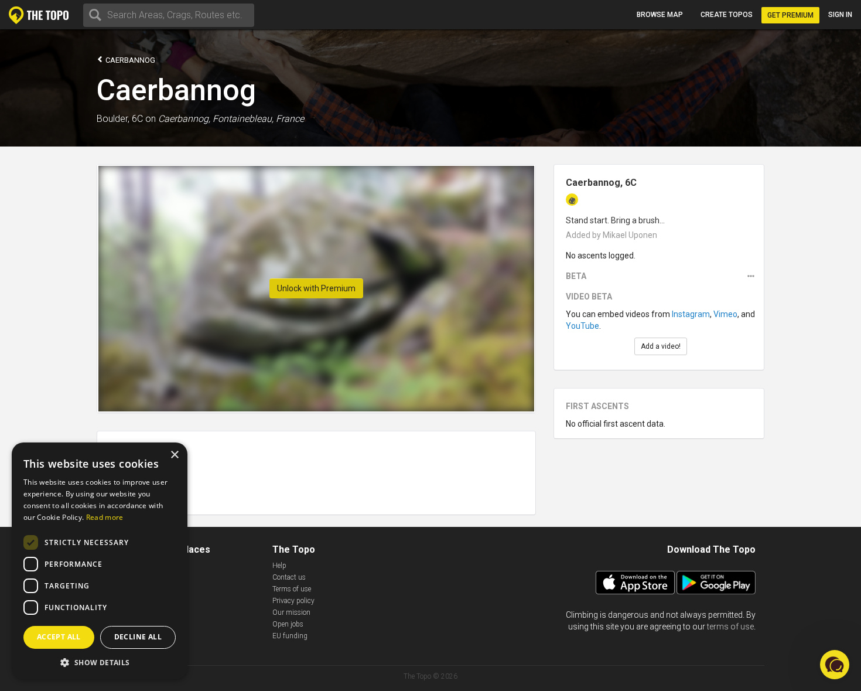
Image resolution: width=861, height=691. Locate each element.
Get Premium (790, 15)
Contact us (289, 577)
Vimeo (725, 314)
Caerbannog (129, 60)
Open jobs (287, 624)
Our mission (291, 612)
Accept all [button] (59, 637)
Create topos (727, 15)
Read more (105, 517)
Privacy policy (293, 601)
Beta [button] (576, 276)
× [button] (174, 455)
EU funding (290, 636)
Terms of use (291, 589)
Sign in (840, 15)
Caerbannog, (184, 118)
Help (279, 565)
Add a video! (661, 346)
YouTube (582, 326)
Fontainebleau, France (258, 118)
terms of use (730, 626)
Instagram (691, 314)
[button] (99, 662)
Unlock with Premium (316, 288)
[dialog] (99, 560)
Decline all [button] (138, 637)
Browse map (660, 15)
